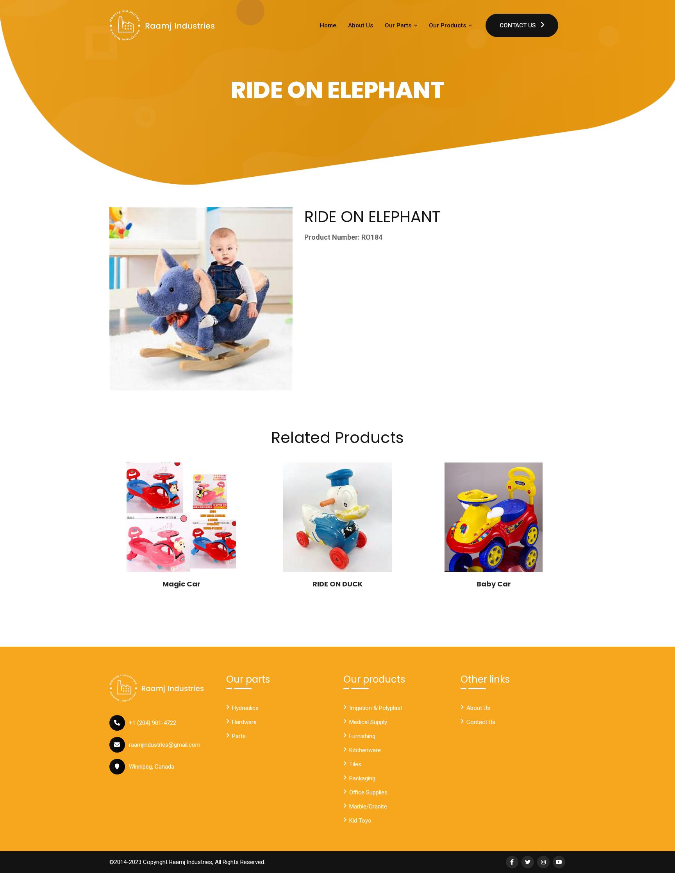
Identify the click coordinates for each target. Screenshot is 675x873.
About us (478, 708)
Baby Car (494, 584)
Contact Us (518, 25)
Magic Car (181, 584)
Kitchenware (365, 750)
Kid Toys (360, 820)
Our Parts (399, 25)
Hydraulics (245, 708)
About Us (360, 25)
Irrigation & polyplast (375, 708)
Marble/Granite (368, 806)
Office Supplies (368, 792)
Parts (239, 736)
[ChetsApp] (162, 25)
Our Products (448, 25)
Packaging (362, 778)
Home (328, 25)
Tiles (355, 764)
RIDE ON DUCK (337, 584)
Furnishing (362, 736)
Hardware (244, 722)
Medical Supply (368, 722)
